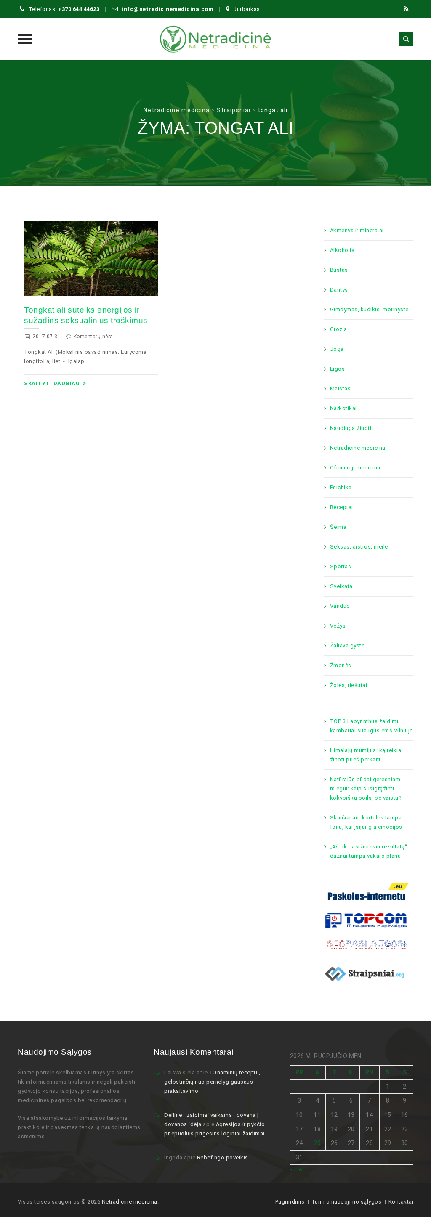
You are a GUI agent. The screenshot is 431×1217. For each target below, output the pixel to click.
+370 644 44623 (78, 9)
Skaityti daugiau (52, 383)
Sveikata (341, 586)
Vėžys (338, 626)
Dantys (339, 289)
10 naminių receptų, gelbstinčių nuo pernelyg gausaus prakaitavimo (212, 1081)
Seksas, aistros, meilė (359, 547)
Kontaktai (401, 1201)
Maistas (340, 388)
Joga (337, 349)
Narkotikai (343, 408)
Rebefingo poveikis (222, 1157)
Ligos (337, 369)
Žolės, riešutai (348, 685)
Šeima (338, 527)
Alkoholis (342, 250)
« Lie (296, 1169)
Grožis (338, 329)
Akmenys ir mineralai (357, 230)
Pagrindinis (290, 1201)
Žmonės (340, 665)
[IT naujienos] (366, 920)
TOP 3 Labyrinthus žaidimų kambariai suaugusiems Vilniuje (371, 726)
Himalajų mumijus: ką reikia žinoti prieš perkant (366, 755)
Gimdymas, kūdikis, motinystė (369, 309)
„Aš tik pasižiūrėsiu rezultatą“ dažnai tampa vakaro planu (368, 851)
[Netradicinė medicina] (215, 39)
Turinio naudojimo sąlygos (346, 1201)
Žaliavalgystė (347, 645)
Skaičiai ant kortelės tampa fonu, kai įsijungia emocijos (366, 822)
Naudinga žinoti (351, 428)
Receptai (341, 507)
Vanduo (340, 606)
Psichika (341, 487)
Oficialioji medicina (355, 467)
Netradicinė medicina (358, 448)
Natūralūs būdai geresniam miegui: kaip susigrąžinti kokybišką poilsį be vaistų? (366, 788)
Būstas (339, 270)
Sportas (340, 566)
